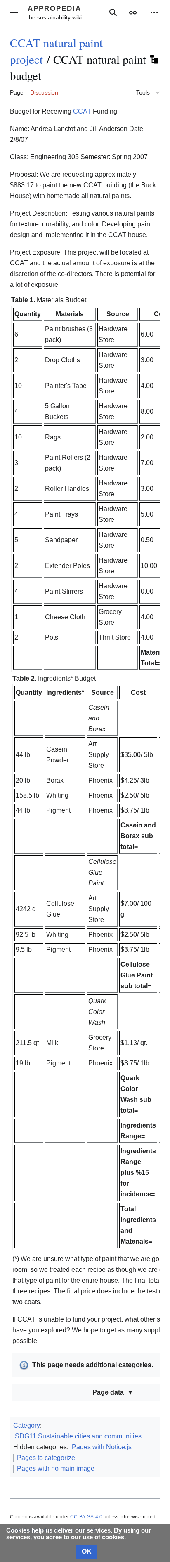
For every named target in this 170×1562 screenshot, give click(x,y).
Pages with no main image (55, 1468)
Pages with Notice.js (102, 1446)
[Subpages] (153, 59)
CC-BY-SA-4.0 (86, 1517)
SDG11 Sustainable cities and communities (78, 1436)
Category (26, 1425)
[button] (14, 12)
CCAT (82, 111)
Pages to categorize (46, 1457)
